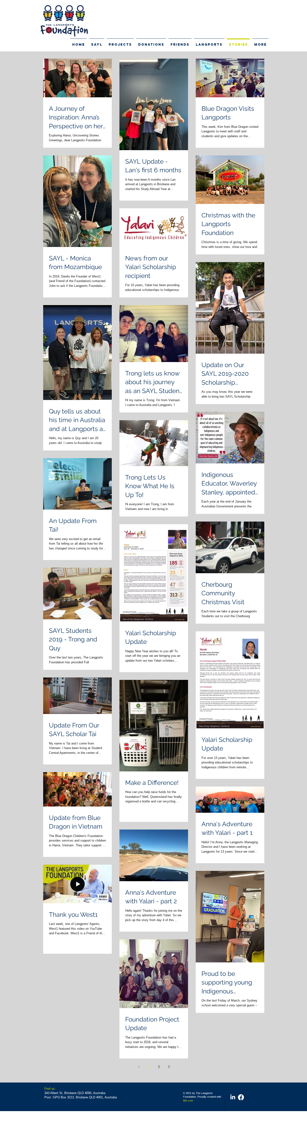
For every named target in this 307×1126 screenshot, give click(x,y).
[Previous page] (138, 1066)
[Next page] (169, 1066)
